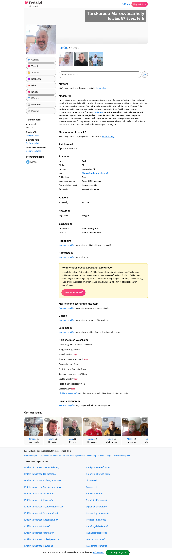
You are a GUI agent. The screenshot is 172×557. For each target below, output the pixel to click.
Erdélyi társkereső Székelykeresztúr (42, 539)
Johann (32, 439)
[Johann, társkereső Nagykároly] (33, 426)
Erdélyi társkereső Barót (98, 467)
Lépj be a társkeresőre (69, 393)
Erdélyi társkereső (95, 493)
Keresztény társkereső (97, 513)
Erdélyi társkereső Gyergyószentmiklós (43, 506)
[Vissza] (28, 430)
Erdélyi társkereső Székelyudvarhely (42, 480)
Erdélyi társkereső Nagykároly (39, 533)
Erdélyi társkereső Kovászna (38, 546)
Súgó (109, 456)
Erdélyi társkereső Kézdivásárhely (41, 520)
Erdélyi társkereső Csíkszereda (40, 474)
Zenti (51, 439)
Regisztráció (139, 4)
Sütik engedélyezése (117, 552)
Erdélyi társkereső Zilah (98, 474)
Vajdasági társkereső (96, 533)
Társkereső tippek (122, 456)
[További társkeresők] (143, 430)
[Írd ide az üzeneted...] (100, 74)
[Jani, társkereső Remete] (72, 426)
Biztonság (91, 456)
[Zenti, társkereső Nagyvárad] (53, 426)
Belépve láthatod (33, 135)
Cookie (101, 456)
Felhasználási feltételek (50, 456)
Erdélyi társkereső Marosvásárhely (41, 467)
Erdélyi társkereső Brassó (37, 526)
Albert (129, 439)
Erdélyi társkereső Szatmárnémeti (41, 513)
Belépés (126, 4)
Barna (90, 439)
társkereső (98, 112)
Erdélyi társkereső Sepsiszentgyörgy (42, 487)
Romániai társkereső (96, 500)
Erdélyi (35, 4)
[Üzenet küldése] (145, 74)
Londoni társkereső (95, 539)
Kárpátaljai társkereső (97, 526)
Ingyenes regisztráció (73, 292)
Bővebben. (98, 552)
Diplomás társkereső (96, 506)
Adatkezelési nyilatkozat (74, 456)
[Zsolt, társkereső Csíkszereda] (111, 426)
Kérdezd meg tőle (67, 245)
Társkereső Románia (96, 546)
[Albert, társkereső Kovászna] (131, 426)
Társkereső (91, 487)
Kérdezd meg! (102, 88)
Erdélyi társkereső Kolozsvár (38, 500)
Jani (71, 439)
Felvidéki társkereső (96, 520)
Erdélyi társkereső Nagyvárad (39, 493)
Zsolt (110, 439)
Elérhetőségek (30, 456)
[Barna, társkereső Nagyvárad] (92, 426)
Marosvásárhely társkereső (95, 173)
